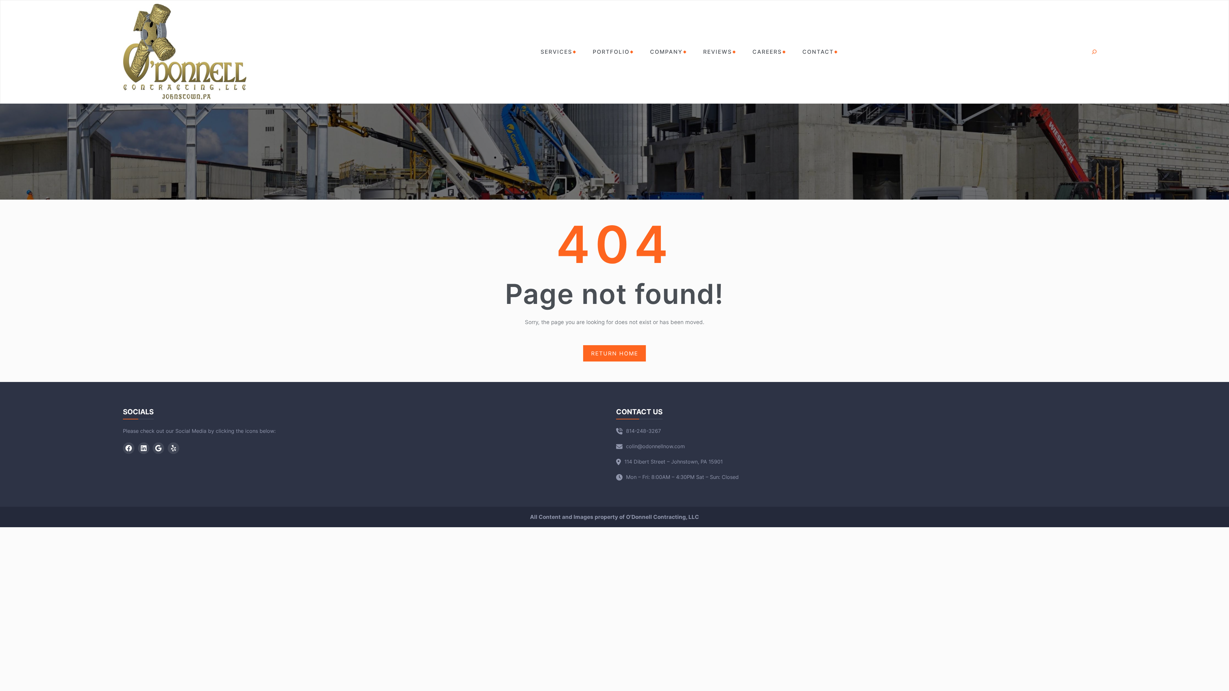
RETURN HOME (614, 353)
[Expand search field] (1094, 52)
